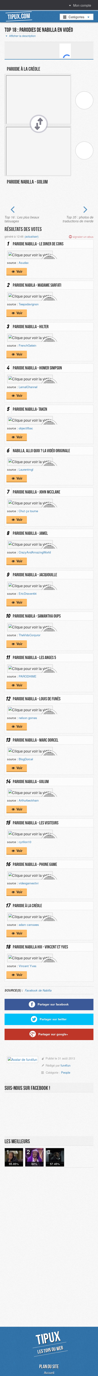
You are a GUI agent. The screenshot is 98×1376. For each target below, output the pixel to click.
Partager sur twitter (53, 1019)
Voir (18, 271)
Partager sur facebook (53, 1004)
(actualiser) (32, 236)
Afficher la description (22, 36)
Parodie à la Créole (23, 69)
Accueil (49, 1372)
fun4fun (65, 1065)
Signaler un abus (82, 237)
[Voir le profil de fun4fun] (22, 1060)
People (65, 1072)
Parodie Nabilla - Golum (27, 182)
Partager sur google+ (53, 1034)
